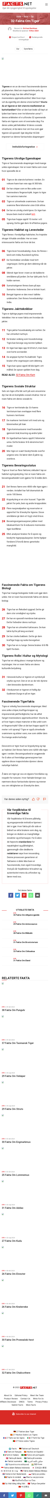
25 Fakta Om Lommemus (15, 1174)
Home (18, 16)
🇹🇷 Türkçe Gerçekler (36, 1483)
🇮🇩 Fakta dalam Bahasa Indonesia (15, 1468)
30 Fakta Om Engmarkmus (16, 1142)
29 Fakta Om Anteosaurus (25, 924)
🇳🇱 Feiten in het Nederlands (14, 1474)
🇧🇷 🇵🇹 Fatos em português (32, 1455)
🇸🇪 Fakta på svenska (33, 1458)
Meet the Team (37, 1395)
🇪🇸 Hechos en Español (33, 1452)
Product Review (11, 1399)
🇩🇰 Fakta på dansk (14, 1458)
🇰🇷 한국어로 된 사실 (9, 1471)
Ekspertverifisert (18, 37)
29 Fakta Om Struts (12, 1109)
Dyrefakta (28, 49)
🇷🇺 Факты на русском (33, 1477)
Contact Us (25, 1399)
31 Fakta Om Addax (12, 1207)
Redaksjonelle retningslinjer (31, 38)
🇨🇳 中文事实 (23, 1487)
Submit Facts (17, 1405)
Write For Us (38, 1399)
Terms (30, 1402)
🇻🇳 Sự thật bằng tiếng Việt (13, 1483)
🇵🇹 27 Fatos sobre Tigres (24, 1441)
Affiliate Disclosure (8, 1402)
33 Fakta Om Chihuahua (24, 951)
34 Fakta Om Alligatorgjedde (26, 915)
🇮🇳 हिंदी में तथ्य (36, 1464)
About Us (8, 1395)
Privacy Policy (41, 1402)
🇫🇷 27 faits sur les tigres (14, 1438)
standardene (24, 842)
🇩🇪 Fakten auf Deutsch (29, 1449)
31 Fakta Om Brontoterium (25, 942)
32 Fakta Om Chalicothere (16, 1372)
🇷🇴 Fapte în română (12, 1477)
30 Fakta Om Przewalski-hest (18, 1339)
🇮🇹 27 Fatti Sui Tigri (35, 1438)
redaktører (12, 853)
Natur (26, 16)
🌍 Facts (13, 1449)
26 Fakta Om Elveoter (13, 1273)
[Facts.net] (17, 4)
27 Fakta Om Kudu (12, 1240)
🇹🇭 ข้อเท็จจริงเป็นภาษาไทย (23, 1480)
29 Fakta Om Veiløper (13, 1076)
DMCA (21, 1402)
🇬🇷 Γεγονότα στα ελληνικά (17, 1464)
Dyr (32, 16)
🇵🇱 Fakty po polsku (37, 1474)
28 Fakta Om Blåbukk (23, 933)
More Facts (31, 1405)
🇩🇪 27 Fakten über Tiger (23, 1431)
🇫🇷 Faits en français (12, 1452)
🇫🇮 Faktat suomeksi (13, 1461)
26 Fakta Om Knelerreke (15, 1306)
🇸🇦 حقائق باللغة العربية (33, 1461)
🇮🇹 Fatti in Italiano (11, 1455)
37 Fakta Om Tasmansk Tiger (18, 1043)
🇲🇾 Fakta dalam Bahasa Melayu (34, 1471)
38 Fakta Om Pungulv (13, 1010)
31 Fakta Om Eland (21, 960)
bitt (33, 214)
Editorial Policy (21, 1395)
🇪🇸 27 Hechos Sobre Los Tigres (24, 1435)
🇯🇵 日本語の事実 (39, 1468)
